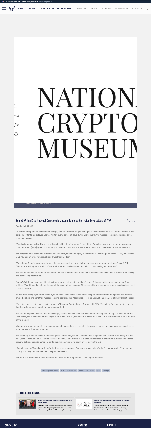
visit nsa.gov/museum (92, 357)
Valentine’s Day (83, 370)
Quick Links (11, 425)
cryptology (106, 370)
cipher (98, 370)
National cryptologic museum (50, 370)
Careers (82, 425)
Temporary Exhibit (71, 370)
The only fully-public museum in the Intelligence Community (43, 335)
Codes (92, 370)
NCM (62, 370)
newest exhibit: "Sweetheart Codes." (53, 257)
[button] (3, 8)
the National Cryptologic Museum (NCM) (104, 253)
